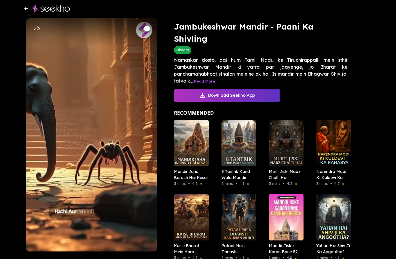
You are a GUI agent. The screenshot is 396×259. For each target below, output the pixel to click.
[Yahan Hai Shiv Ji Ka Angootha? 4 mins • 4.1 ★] (332, 217)
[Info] (147, 28)
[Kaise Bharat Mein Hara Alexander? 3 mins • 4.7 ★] (189, 217)
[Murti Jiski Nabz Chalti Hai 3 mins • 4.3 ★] (284, 143)
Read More (204, 81)
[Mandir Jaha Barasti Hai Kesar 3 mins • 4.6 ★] (189, 143)
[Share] (36, 28)
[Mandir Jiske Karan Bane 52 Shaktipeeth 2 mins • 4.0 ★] (284, 217)
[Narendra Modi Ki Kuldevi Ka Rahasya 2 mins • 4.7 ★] (332, 143)
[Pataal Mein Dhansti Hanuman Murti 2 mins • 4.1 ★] (237, 217)
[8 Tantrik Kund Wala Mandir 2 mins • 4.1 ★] (237, 143)
